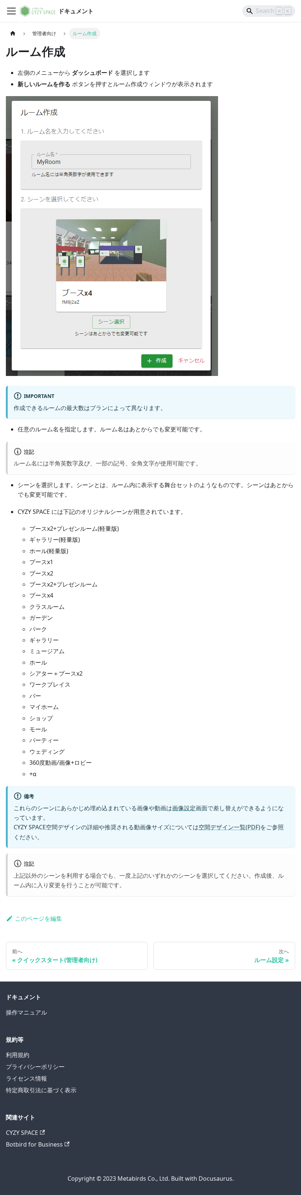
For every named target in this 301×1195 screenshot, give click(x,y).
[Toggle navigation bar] (11, 11)
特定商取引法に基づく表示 (41, 1090)
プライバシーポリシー (35, 1067)
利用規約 (17, 1055)
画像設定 (184, 808)
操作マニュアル (26, 1012)
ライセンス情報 (26, 1078)
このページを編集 (38, 918)
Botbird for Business (34, 1144)
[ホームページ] (13, 33)
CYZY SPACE (22, 1133)
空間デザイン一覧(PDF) (229, 827)
